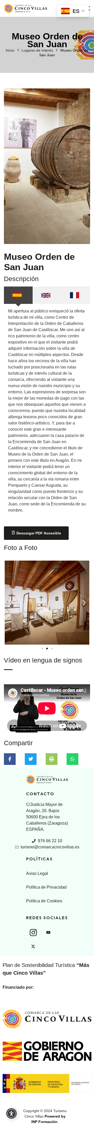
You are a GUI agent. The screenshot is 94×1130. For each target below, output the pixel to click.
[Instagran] (33, 932)
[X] (33, 946)
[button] (10, 602)
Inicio (10, 50)
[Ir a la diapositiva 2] (47, 648)
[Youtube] (48, 932)
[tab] (18, 295)
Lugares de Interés (37, 50)
